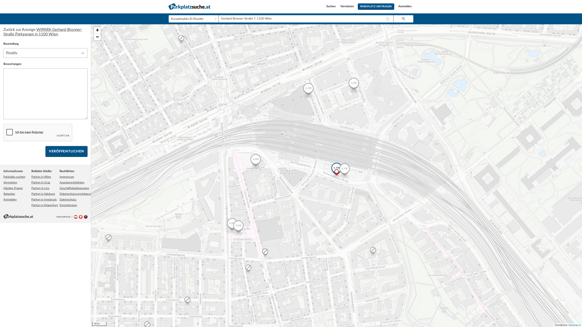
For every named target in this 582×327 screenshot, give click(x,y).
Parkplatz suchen (14, 177)
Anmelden (404, 6)
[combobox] (306, 19)
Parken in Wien (41, 177)
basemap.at (575, 325)
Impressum (67, 177)
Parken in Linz (40, 188)
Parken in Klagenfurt (44, 205)
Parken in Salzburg (43, 194)
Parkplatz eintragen (376, 6)
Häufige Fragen (13, 188)
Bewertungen (12, 64)
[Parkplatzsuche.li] (86, 217)
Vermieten (347, 6)
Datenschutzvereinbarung (76, 194)
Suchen (331, 6)
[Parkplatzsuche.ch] (81, 217)
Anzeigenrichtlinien (72, 182)
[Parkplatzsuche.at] (76, 217)
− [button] (97, 37)
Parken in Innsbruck (44, 199)
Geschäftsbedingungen (74, 188)
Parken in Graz (40, 182)
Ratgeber (9, 194)
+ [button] (97, 30)
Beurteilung (11, 43)
